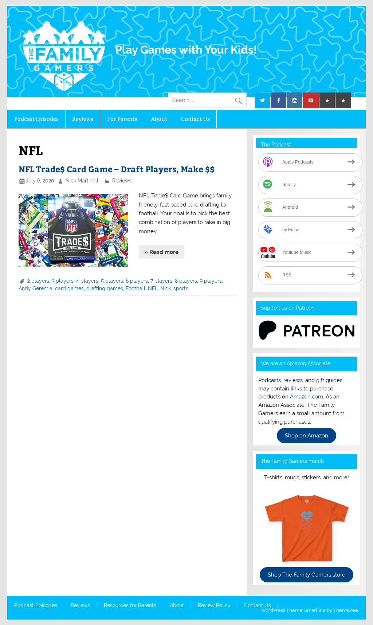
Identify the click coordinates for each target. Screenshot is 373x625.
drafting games (104, 288)
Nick (165, 288)
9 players (211, 281)
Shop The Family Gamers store (306, 574)
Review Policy (214, 605)
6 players (137, 281)
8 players (186, 281)
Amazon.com (306, 396)
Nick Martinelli (82, 181)
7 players (161, 281)
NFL (153, 288)
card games (69, 288)
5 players (112, 281)
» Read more (161, 252)
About (159, 118)
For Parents (122, 118)
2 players (38, 281)
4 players (87, 281)
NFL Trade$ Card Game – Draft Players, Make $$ (117, 168)
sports (180, 288)
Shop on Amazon (306, 435)
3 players (63, 281)
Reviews (82, 118)
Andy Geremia (35, 288)
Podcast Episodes (36, 118)
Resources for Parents (130, 605)
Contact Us (195, 118)
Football (135, 288)
